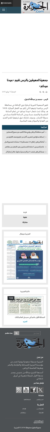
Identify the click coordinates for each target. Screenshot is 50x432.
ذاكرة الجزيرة (25, 291)
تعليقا (25, 217)
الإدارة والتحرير (40, 408)
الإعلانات (24, 408)
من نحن (40, 357)
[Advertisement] (25, 42)
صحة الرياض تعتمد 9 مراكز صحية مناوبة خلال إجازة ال (25, 152)
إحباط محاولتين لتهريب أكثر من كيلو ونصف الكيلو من (25, 137)
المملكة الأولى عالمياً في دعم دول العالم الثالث (30, 317)
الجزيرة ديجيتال (25, 234)
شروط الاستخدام (38, 421)
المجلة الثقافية (27, 399)
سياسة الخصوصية (38, 422)
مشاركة (25, 222)
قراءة (25, 212)
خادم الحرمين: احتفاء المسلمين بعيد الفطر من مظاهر (24, 147)
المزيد (25, 321)
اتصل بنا (40, 405)
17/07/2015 (7, 3)
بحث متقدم (9, 333)
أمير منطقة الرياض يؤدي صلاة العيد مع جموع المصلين (25, 132)
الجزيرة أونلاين (40, 399)
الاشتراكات (41, 412)
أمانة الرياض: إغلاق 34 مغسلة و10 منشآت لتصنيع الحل (24, 142)
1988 (11, 298)
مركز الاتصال (23, 412)
